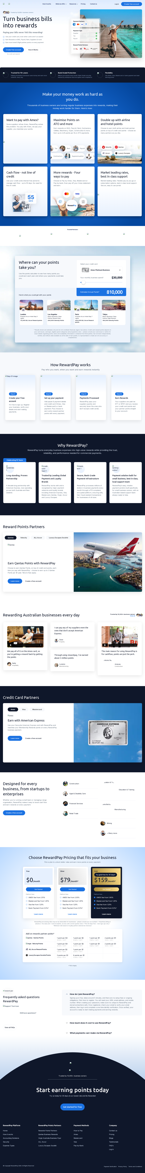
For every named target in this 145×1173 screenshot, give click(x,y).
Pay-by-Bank (78, 1146)
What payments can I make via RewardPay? (91, 1033)
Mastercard (78, 1138)
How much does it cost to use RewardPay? (90, 1023)
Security (6, 1142)
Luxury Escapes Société (47, 1146)
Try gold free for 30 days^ (105, 875)
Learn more (15, 581)
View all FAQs (10, 1027)
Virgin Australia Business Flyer (49, 1138)
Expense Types (8, 1146)
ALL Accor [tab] (38, 538)
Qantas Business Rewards (48, 1134)
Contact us (93, 4)
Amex (76, 1134)
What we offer (60, 4)
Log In (117, 4)
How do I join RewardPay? (82, 994)
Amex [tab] (13, 709)
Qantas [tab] (11, 538)
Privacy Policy (122, 1166)
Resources (73, 4)
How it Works (33, 50)
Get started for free (72, 1107)
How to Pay (78, 1131)
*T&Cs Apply (72, 965)
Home (5, 1131)
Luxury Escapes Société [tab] (58, 538)
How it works (47, 4)
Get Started (38, 889)
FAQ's (111, 1146)
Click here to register (86, 1000)
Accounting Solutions (11, 1138)
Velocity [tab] (23, 538)
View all (132, 616)
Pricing (83, 4)
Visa (75, 1142)
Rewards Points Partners (47, 1131)
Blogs (111, 1138)
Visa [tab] (24, 709)
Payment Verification (110, 1166)
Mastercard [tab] (37, 709)
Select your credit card (88, 264)
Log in (111, 1149)
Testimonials (113, 1142)
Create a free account (33, 581)
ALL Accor (42, 1142)
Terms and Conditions (135, 1166)
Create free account (131, 4)
